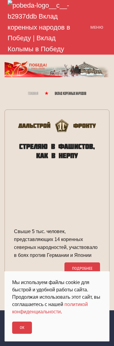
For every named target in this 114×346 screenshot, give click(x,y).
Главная (33, 94)
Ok (22, 327)
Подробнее (82, 268)
